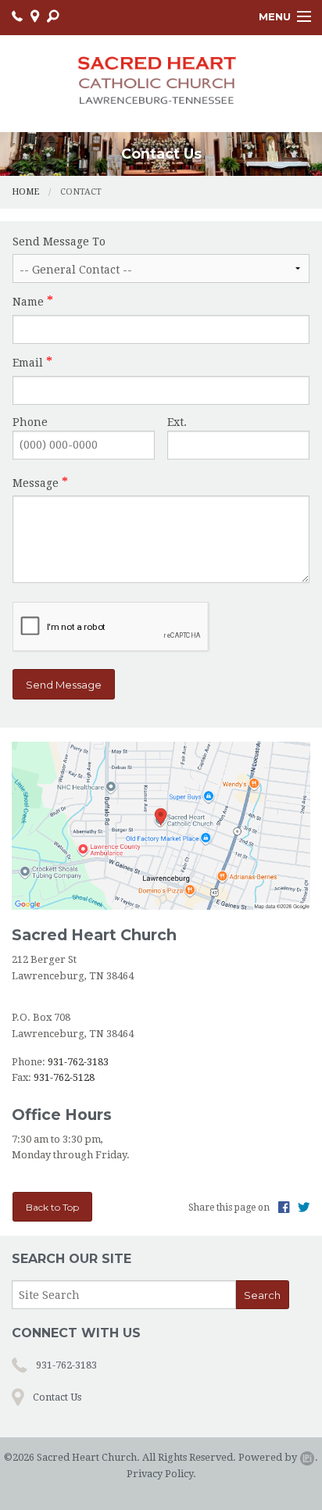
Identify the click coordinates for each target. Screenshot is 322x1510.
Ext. (177, 422)
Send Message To (59, 241)
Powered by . (278, 1457)
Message (36, 483)
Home (25, 192)
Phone (30, 422)
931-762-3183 (78, 1062)
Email (28, 362)
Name (28, 301)
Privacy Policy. (161, 1474)
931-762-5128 (64, 1077)
